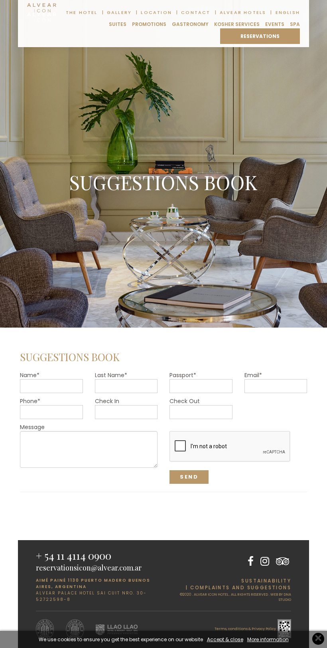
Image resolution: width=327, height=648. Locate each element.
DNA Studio (285, 597)
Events (274, 24)
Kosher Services (237, 24)
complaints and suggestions (240, 587)
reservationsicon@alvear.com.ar (89, 567)
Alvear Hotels (243, 12)
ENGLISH (288, 12)
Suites (117, 24)
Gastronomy (190, 24)
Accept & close (225, 639)
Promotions (149, 24)
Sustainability (266, 580)
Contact (195, 12)
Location (156, 12)
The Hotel (82, 12)
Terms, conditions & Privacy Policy (245, 628)
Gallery (119, 12)
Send (189, 477)
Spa (295, 24)
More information (268, 639)
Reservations (260, 36)
